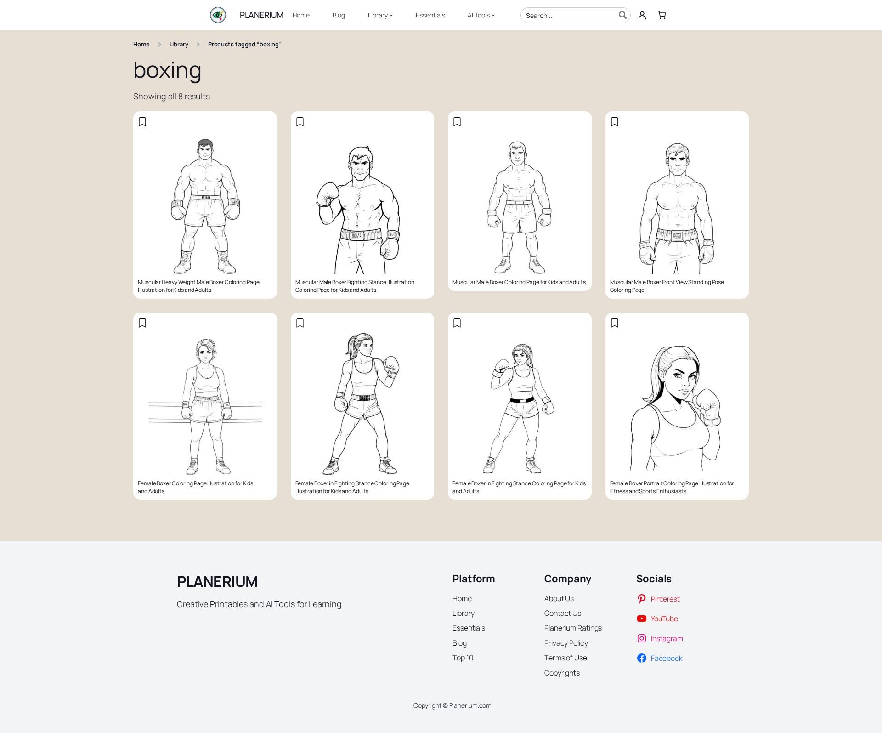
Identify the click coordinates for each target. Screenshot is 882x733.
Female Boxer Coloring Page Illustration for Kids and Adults (195, 487)
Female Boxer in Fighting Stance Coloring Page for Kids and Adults (519, 487)
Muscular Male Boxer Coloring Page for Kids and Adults (519, 282)
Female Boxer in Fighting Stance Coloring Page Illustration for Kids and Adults (352, 487)
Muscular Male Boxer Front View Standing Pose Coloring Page (667, 286)
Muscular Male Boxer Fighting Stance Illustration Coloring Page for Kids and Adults (354, 286)
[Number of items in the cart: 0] (661, 15)
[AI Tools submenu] (493, 15)
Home (141, 44)
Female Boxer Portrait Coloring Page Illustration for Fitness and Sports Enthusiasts (672, 487)
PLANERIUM (261, 14)
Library (179, 44)
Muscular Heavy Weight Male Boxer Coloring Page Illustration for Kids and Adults (198, 286)
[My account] (642, 15)
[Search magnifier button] (623, 15)
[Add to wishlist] (142, 121)
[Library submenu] (391, 15)
